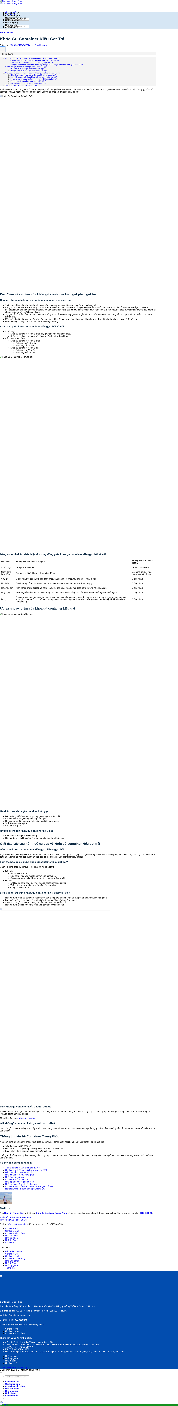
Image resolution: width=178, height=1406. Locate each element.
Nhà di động (11, 25)
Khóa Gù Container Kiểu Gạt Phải (15, 1217)
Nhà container (12, 20)
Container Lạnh (12, 1256)
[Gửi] (6, 29)
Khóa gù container (27, 1118)
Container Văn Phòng (15, 1258)
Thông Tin (10, 1268)
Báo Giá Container (6, 32)
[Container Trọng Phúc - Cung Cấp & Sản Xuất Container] (11, 2)
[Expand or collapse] (1, 54)
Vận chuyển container (18, 1224)
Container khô (12, 13)
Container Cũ (11, 1254)
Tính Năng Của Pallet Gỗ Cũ (13, 1220)
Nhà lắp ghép (11, 23)
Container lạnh (12, 16)
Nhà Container (12, 1261)
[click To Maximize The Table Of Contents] (2, 49)
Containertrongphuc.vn (19, 1315)
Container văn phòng (15, 18)
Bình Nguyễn (41, 45)
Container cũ (11, 27)
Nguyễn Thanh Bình (14, 1213)
